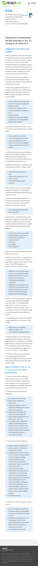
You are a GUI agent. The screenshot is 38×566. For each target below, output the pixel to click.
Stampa (33, 3)
